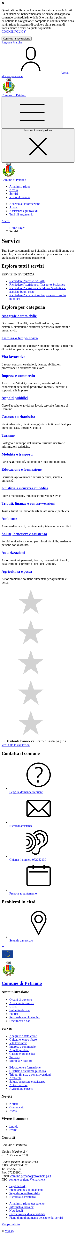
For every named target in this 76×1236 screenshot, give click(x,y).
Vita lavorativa (18, 1043)
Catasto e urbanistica (22, 1053)
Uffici (13, 1006)
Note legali (16, 1210)
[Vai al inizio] (3, 947)
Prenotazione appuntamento (26, 1189)
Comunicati (16, 1107)
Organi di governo (20, 999)
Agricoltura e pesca (21, 1088)
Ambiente (15, 1078)
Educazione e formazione (25, 1067)
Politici (13, 1013)
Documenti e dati (19, 1020)
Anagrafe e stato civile (23, 1036)
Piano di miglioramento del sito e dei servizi (36, 1217)
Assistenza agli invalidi (23, 211)
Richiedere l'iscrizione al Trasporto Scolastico (37, 284)
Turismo (14, 1057)
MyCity (9, 1231)
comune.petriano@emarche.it (27, 1179)
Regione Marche (12, 42)
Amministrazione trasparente (26, 1203)
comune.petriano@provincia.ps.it (30, 1176)
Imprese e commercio (22, 1046)
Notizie (13, 1103)
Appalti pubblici (19, 1050)
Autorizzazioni (18, 1085)
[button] (19, 186)
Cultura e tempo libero (23, 1039)
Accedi (6, 221)
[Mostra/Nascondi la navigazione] (32, 112)
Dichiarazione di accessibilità (27, 1214)
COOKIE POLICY (14, 31)
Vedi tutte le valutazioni (16, 745)
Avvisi (13, 1111)
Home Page (16, 227)
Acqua (13, 207)
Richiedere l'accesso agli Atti (27, 281)
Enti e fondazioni (19, 1010)
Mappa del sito (11, 1224)
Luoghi (13, 1126)
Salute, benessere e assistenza (27, 1081)
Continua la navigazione (16, 38)
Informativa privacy (21, 1207)
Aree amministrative (21, 1003)
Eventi (13, 1129)
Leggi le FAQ (18, 1186)
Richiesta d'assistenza (22, 1196)
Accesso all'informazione (24, 203)
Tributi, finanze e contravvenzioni (30, 1074)
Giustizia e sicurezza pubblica (27, 1071)
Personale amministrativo (24, 1017)
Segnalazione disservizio (24, 1193)
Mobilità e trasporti (21, 1060)
